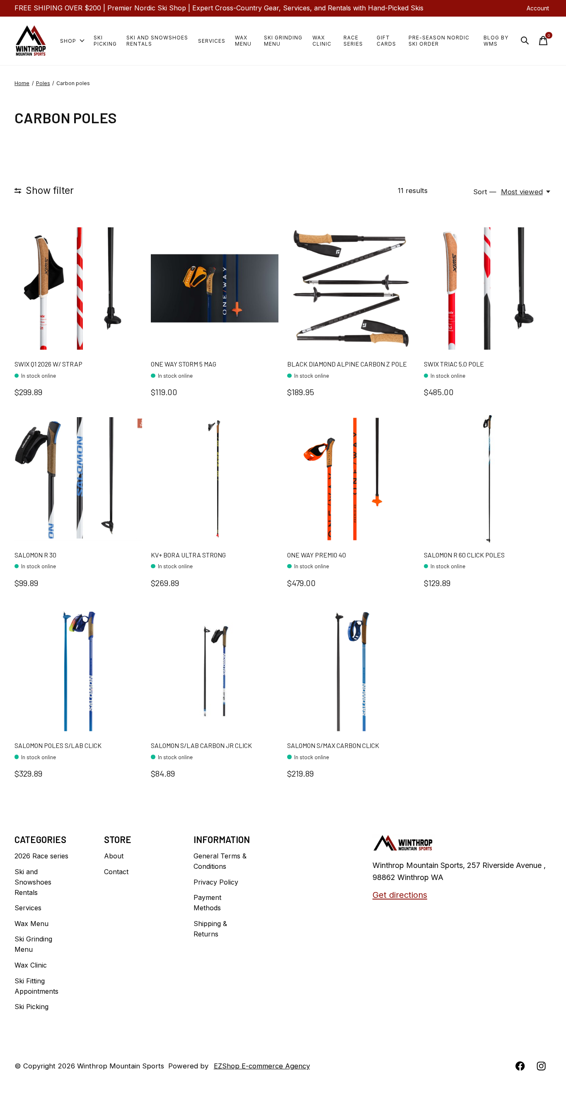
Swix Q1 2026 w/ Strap (48, 364)
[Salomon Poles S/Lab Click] (78, 670)
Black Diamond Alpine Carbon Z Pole (347, 364)
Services (211, 41)
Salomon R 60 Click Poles (464, 555)
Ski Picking (105, 40)
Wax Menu (243, 40)
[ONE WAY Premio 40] (351, 479)
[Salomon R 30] (78, 479)
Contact (116, 872)
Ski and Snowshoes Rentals (157, 40)
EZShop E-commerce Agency (262, 1066)
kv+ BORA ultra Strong (188, 555)
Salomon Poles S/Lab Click (58, 745)
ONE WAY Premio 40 (316, 555)
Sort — (484, 192)
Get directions (399, 895)
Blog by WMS (496, 40)
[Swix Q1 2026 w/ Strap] (78, 288)
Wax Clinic (321, 40)
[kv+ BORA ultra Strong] (214, 479)
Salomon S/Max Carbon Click (333, 745)
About (113, 856)
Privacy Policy (216, 882)
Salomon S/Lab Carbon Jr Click (201, 745)
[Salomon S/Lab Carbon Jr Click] (214, 670)
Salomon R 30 (35, 555)
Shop (68, 41)
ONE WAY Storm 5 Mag (183, 364)
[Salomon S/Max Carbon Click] (351, 670)
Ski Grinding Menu (283, 40)
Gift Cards (386, 40)
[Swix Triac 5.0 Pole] (487, 288)
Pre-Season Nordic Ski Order (439, 40)
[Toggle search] (525, 40)
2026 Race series (41, 856)
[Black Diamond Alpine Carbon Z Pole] (351, 288)
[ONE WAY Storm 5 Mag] (214, 288)
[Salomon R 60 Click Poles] (487, 479)
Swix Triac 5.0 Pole (454, 364)
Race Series (353, 40)
